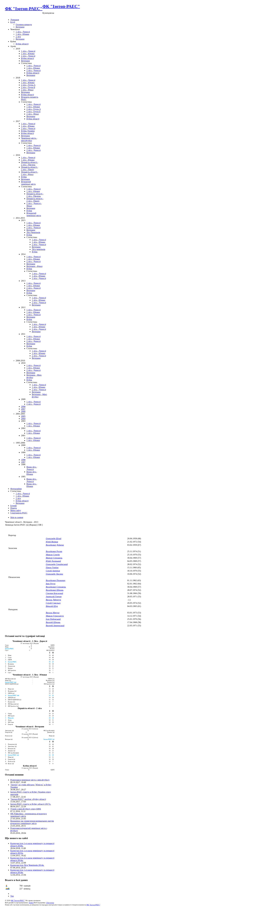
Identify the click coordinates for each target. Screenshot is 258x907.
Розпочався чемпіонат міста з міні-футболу (30, 780)
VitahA (31, 903)
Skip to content (16, 517)
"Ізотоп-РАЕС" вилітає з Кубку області (28, 799)
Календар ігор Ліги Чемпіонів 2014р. (27, 865)
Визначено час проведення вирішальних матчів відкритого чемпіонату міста (32, 822)
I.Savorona (50, 903)
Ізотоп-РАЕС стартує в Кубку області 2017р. (30, 804)
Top (12, 896)
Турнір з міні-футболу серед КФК (25, 809)
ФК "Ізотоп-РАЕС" (18, 900)
